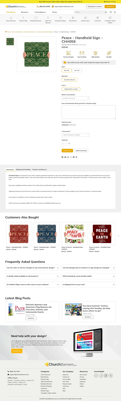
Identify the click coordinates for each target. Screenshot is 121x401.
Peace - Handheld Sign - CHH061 (17, 247)
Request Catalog (111, 1)
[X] (71, 157)
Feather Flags (45, 379)
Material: (65, 76)
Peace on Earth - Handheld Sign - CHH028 (100, 248)
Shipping (82, 381)
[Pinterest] (76, 157)
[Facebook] (62, 157)
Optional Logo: (66, 122)
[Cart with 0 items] (115, 12)
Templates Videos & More (48, 393)
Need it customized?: (68, 94)
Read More (31, 318)
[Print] (68, 157)
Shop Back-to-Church (95, 6)
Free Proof (66, 381)
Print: (64, 85)
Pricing (54, 12)
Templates (83, 379)
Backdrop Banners (46, 384)
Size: (64, 67)
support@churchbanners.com (64, 6)
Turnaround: (66, 131)
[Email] (65, 157)
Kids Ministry (11, 12)
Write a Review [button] (82, 44)
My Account (83, 374)
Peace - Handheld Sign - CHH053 (45, 247)
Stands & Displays (46, 386)
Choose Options (19, 235)
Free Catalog (66, 379)
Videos (82, 384)
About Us (65, 374)
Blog (64, 391)
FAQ (64, 388)
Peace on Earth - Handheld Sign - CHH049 (72, 248)
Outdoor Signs (45, 391)
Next (118, 236)
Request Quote (67, 384)
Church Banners (45, 374)
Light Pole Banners (46, 381)
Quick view (19, 232)
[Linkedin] (73, 157)
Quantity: (65, 140)
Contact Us (110, 6)
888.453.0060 (44, 6)
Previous (3, 236)
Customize (44, 388)
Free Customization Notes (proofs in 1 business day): (79, 103)
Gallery (82, 386)
